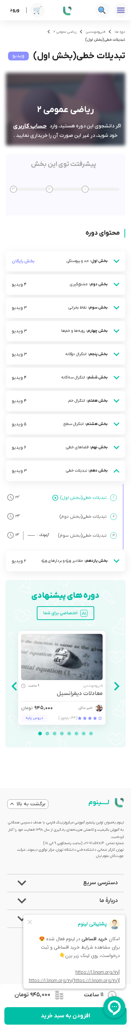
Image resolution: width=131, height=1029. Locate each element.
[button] (65, 883)
